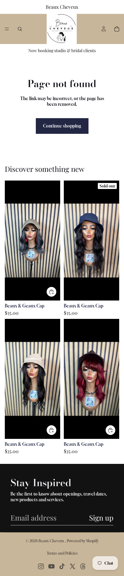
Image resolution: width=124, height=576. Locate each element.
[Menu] (7, 29)
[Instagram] (41, 566)
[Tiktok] (62, 566)
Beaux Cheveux (52, 541)
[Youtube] (51, 566)
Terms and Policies (62, 553)
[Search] (19, 29)
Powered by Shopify (82, 541)
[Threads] (83, 566)
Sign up (101, 517)
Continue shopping (62, 125)
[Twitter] (72, 566)
